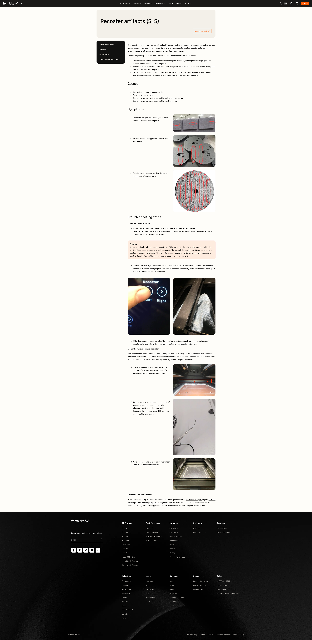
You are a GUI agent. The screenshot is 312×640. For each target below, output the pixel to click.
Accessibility (198, 589)
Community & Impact (177, 598)
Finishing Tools (151, 540)
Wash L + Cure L (152, 532)
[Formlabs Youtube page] (91, 550)
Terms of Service (207, 635)
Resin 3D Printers (128, 557)
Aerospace (126, 593)
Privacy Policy (192, 635)
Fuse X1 (125, 549)
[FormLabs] (10, 3)
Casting (172, 553)
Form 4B (125, 532)
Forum (148, 602)
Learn (170, 3)
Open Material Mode (177, 557)
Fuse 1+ (125, 553)
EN (195, 344)
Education (125, 606)
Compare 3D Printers (130, 565)
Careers (173, 585)
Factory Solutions (223, 532)
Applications (159, 3)
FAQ (242, 635)
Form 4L (125, 536)
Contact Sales (222, 585)
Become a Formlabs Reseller (227, 593)
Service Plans (222, 528)
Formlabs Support (194, 499)
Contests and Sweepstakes (227, 635)
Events (148, 593)
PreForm (196, 528)
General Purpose (176, 536)
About (172, 581)
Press (172, 589)
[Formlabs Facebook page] (73, 550)
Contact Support (199, 585)
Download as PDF (202, 31)
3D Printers (125, 3)
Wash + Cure (151, 528)
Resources (150, 589)
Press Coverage (175, 593)
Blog (147, 585)
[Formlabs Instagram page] (85, 550)
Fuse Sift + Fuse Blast (154, 536)
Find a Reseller (222, 589)
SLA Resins (174, 528)
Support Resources (200, 581)
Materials (137, 3)
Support (179, 3)
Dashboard (197, 532)
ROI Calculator (151, 598)
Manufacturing (127, 585)
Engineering (174, 540)
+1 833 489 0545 (223, 581)
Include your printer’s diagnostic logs (157, 502)
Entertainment (127, 610)
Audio (124, 618)
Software (147, 3)
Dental (172, 544)
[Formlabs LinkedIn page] (98, 550)
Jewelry (125, 614)
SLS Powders (174, 532)
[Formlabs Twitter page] (79, 550)
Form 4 (124, 528)
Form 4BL (125, 540)
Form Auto (126, 544)
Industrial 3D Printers (130, 561)
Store (305, 3)
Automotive (126, 589)
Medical (172, 549)
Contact (188, 3)
